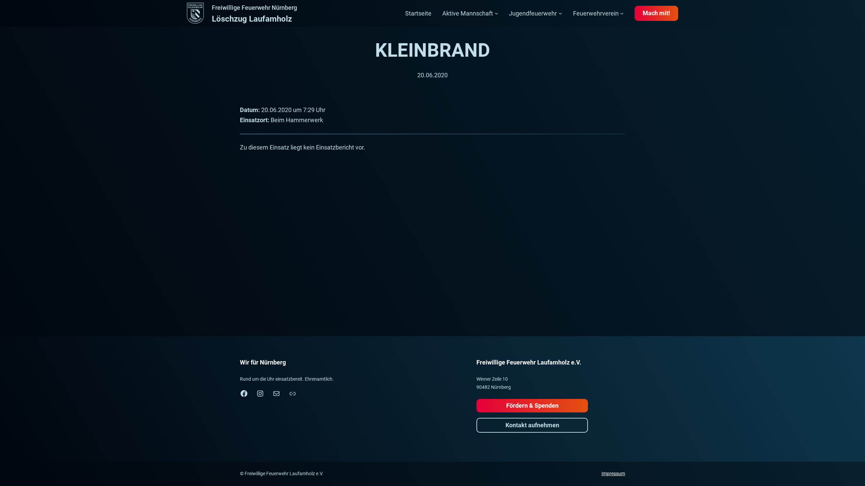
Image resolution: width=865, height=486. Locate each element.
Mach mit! (656, 13)
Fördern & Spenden (532, 405)
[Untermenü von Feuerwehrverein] (622, 13)
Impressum (613, 473)
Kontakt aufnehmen (532, 425)
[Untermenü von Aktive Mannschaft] (496, 13)
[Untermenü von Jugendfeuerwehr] (560, 13)
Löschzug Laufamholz (252, 19)
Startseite (418, 13)
